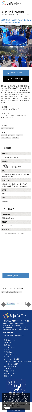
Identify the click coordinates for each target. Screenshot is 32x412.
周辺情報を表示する (13, 276)
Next (28, 304)
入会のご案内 (8, 342)
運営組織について (9, 340)
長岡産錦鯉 (5, 138)
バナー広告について (10, 347)
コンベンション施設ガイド (12, 364)
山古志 (19, 135)
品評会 (10, 135)
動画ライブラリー (9, 373)
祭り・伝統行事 (6, 128)
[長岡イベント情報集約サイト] (10, 304)
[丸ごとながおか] (21, 304)
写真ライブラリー (9, 371)
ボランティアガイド (10, 354)
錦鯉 (2, 135)
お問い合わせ (8, 376)
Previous (3, 304)
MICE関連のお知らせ (10, 366)
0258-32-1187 (10, 327)
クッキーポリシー (19, 403)
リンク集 (7, 350)
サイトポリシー (9, 352)
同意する (6, 408)
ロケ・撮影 (7, 369)
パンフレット (8, 357)
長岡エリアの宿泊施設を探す (10, 292)
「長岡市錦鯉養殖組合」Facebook (13, 233)
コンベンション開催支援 (12, 359)
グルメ (15, 138)
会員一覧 (7, 345)
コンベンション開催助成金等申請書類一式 (17, 361)
